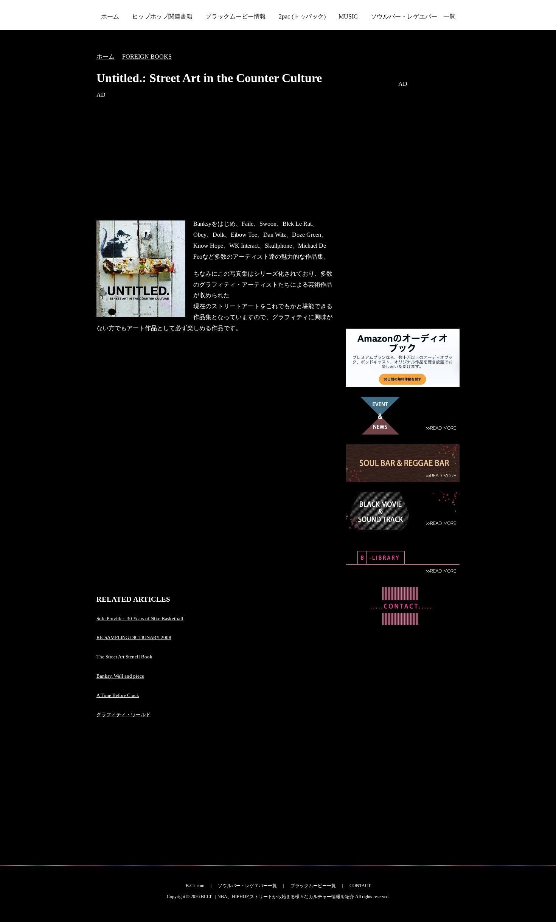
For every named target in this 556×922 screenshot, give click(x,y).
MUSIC (348, 16)
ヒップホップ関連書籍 (162, 16)
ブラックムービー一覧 (313, 885)
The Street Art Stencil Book (124, 657)
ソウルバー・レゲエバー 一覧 (413, 16)
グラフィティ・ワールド (123, 714)
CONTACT (360, 885)
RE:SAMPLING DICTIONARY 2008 (133, 637)
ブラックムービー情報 (235, 16)
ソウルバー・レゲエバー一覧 (247, 885)
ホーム (110, 16)
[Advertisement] (215, 160)
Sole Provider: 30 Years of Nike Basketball (139, 618)
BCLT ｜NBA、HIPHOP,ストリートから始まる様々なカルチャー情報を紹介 (277, 896)
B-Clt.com (195, 885)
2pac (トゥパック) (302, 16)
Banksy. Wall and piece (120, 676)
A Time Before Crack (117, 695)
